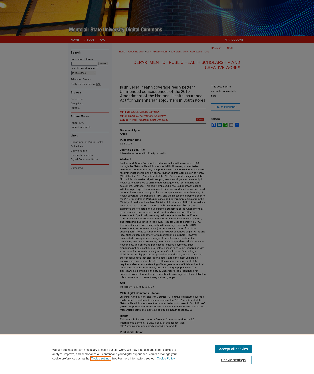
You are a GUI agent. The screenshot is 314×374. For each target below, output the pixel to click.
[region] (157, 354)
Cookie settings (101, 358)
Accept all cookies (233, 349)
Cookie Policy (166, 358)
